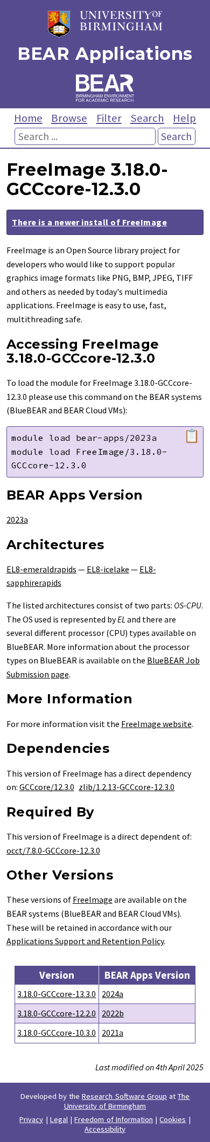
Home (28, 118)
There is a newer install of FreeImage (89, 222)
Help (184, 118)
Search (147, 118)
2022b (113, 1013)
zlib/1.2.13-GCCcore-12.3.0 (126, 786)
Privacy (31, 1119)
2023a (17, 519)
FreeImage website (156, 723)
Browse (69, 118)
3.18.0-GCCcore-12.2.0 (56, 1013)
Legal (59, 1119)
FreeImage (93, 899)
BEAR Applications (105, 53)
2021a (112, 1032)
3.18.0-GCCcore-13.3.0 (56, 993)
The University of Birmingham (127, 1101)
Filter (109, 118)
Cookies (172, 1119)
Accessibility (105, 1129)
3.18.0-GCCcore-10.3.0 (56, 1032)
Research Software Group (124, 1096)
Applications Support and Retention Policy (85, 941)
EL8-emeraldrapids (41, 569)
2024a (112, 993)
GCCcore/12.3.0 (46, 786)
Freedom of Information (113, 1119)
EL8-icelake (108, 569)
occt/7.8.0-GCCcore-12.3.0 (53, 850)
